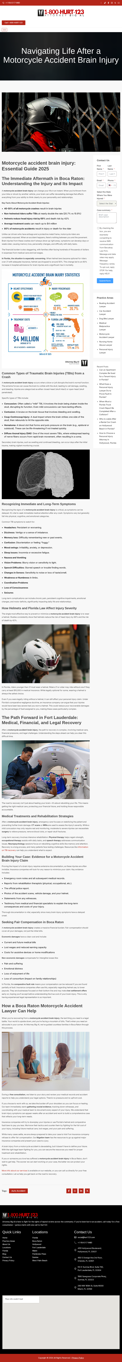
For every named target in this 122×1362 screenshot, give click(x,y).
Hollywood (36, 1244)
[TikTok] (105, 3)
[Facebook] (108, 3)
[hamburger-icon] (4, 30)
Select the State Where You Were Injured (104, 195)
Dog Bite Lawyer (106, 318)
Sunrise (35, 1257)
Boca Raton (37, 1241)
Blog (4, 1254)
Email (99, 180)
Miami (34, 1251)
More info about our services (14, 1170)
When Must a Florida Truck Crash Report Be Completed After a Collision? (107, 408)
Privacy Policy (8, 1260)
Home (4, 1238)
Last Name (110, 167)
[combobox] (110, 185)
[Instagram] (112, 3)
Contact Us (7, 1257)
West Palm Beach (39, 1260)
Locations (6, 1247)
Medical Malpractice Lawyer (104, 326)
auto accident (18, 1191)
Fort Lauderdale (39, 1247)
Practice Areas (8, 1241)
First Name (99, 167)
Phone (111, 180)
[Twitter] (115, 3)
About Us (6, 1244)
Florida (5, 1251)
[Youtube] (119, 3)
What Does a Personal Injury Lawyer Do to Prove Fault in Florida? (106, 390)
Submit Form (105, 281)
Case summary (103, 210)
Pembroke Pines (39, 1254)
